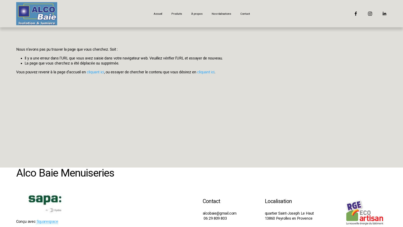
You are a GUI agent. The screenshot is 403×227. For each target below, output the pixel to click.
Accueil (158, 13)
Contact (245, 13)
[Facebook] (355, 13)
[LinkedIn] (384, 13)
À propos (197, 13)
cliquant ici (95, 72)
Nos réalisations (221, 13)
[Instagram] (370, 13)
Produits (176, 13)
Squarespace (47, 221)
